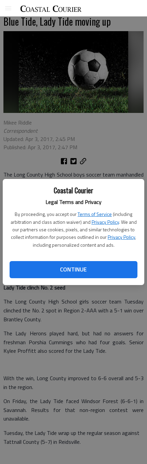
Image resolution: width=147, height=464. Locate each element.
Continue (73, 269)
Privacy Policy (105, 221)
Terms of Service (95, 214)
